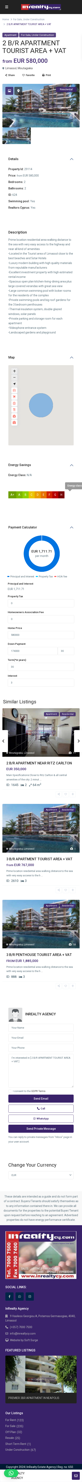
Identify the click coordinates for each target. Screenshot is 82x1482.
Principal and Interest (20, 583)
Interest (12, 675)
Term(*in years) (17, 659)
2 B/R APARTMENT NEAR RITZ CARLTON (39, 763)
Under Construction (34, 19)
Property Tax (15, 596)
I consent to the (29, 1091)
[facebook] (9, 1296)
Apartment (10, 35)
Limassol (11, 68)
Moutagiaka (25, 68)
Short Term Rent (15, 1443)
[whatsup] (20, 1296)
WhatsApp (43, 1118)
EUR (14, 1175)
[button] (41, 405)
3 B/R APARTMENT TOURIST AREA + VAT (39, 859)
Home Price (15, 628)
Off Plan (10, 1432)
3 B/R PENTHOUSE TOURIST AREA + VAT (39, 955)
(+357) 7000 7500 (21, 1327)
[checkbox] (9, 1091)
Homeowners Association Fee (26, 612)
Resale (9, 1437)
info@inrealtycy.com (23, 1333)
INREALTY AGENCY (40, 1014)
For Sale (17, 19)
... (40, 779)
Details (13, 159)
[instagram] (30, 1296)
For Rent (10, 1420)
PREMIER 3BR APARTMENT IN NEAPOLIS (33, 1398)
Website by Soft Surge (24, 1340)
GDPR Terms (38, 1091)
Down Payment (16, 643)
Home (5, 19)
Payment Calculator (22, 527)
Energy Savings (19, 465)
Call (43, 1108)
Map (11, 357)
